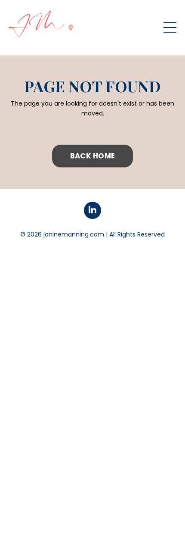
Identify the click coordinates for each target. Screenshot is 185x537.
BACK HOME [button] (92, 156)
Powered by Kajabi (92, 248)
